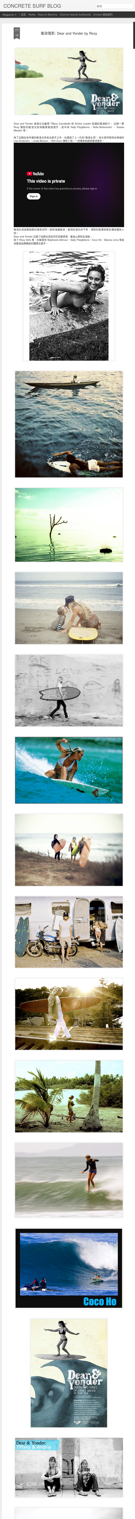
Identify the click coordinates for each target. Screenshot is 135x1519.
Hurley (32, 14)
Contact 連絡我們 (102, 14)
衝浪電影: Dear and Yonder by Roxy (69, 33)
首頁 (23, 14)
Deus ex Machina (47, 14)
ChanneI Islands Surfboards (75, 14)
